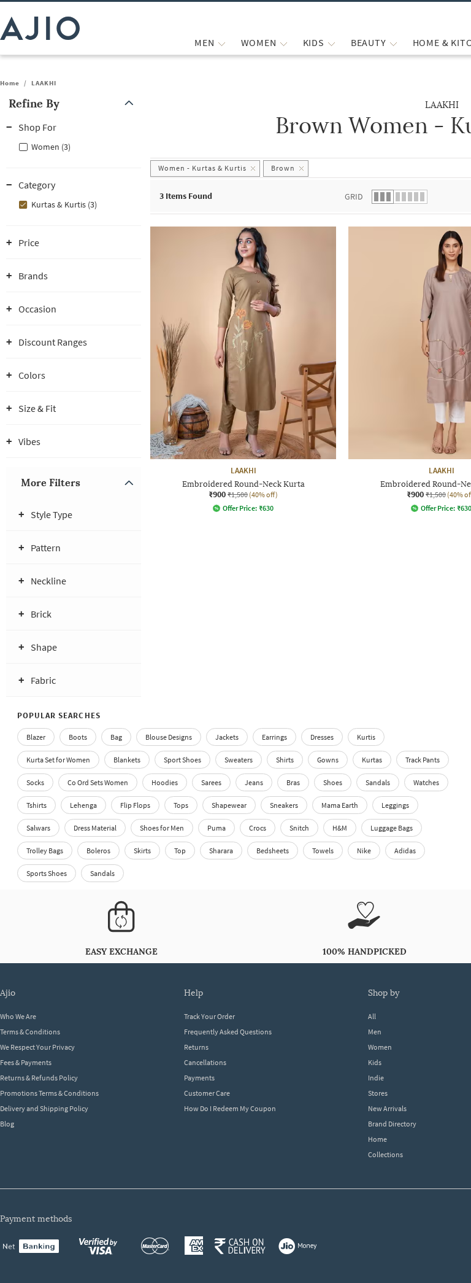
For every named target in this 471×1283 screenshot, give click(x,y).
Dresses (322, 737)
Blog (7, 1123)
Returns (196, 1047)
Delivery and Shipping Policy (44, 1108)
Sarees (211, 782)
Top (180, 850)
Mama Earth (339, 805)
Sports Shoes (46, 873)
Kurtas (372, 759)
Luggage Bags (391, 827)
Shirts (285, 759)
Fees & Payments (26, 1062)
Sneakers (284, 805)
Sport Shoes (182, 759)
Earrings (274, 737)
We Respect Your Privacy (37, 1047)
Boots (78, 737)
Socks (35, 782)
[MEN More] (222, 42)
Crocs (257, 827)
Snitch (299, 827)
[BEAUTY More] (393, 42)
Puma (216, 827)
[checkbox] (73, 146)
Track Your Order (209, 1016)
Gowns (328, 759)
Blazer (35, 737)
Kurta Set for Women (58, 759)
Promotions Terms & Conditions (49, 1093)
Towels (323, 850)
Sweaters (238, 759)
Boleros (98, 850)
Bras (293, 782)
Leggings (395, 805)
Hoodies (164, 782)
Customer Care (207, 1093)
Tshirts (36, 805)
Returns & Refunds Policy (39, 1077)
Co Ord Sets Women (97, 782)
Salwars (38, 827)
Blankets (126, 759)
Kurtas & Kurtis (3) (64, 204)
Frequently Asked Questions (228, 1031)
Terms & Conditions (30, 1031)
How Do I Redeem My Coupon (230, 1108)
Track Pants (422, 759)
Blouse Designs (168, 737)
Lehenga (83, 805)
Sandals (378, 782)
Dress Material (95, 827)
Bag (116, 737)
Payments (199, 1077)
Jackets (227, 737)
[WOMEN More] (284, 42)
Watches (426, 782)
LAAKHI (43, 83)
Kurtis (366, 737)
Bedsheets (272, 850)
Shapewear (229, 805)
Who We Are (18, 1016)
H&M (339, 827)
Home (10, 83)
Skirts (142, 850)
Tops (181, 805)
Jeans (254, 782)
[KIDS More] (331, 42)
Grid (354, 196)
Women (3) (51, 146)
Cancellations (205, 1062)
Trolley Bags (44, 850)
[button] (74, 103)
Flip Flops (135, 805)
